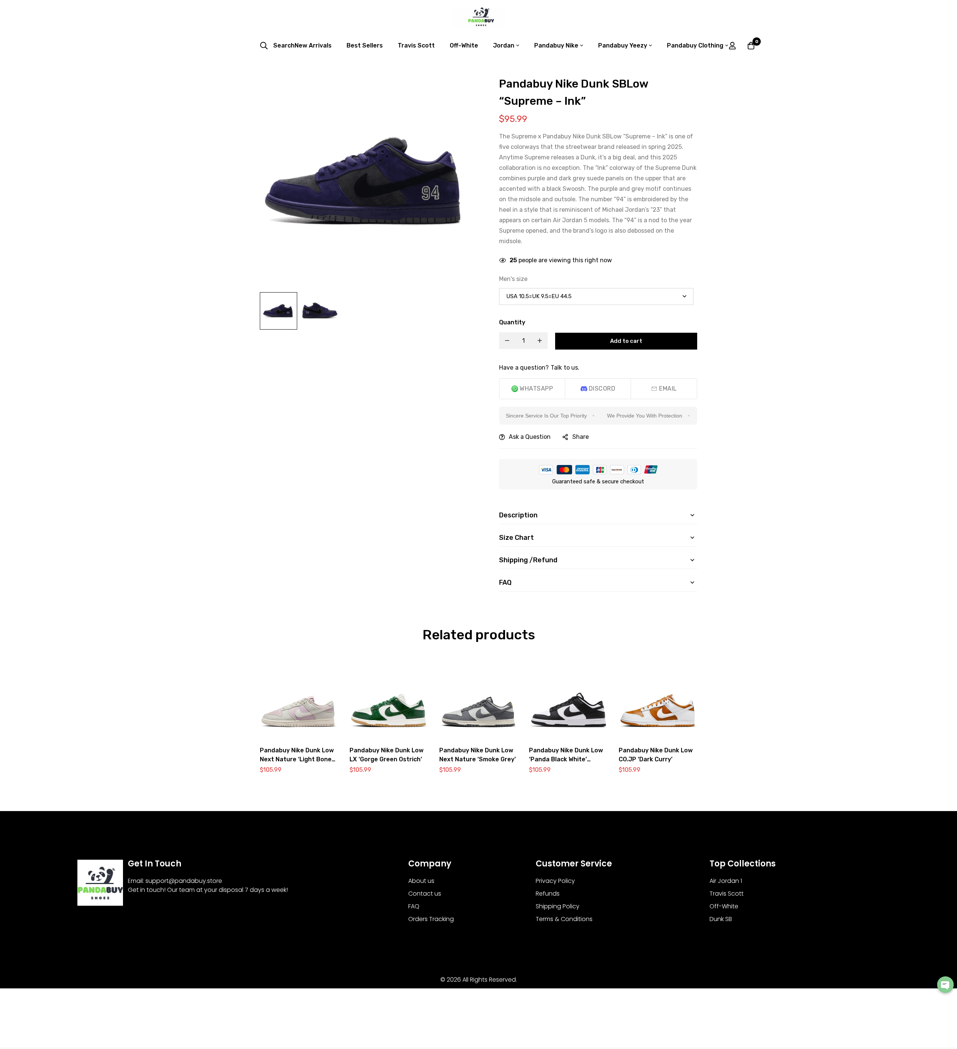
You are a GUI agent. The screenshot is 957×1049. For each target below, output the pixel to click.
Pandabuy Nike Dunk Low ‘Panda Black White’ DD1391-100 (566, 759)
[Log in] (732, 46)
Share (580, 436)
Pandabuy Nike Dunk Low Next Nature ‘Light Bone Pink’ (297, 759)
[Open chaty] (945, 984)
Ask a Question (530, 436)
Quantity (512, 322)
